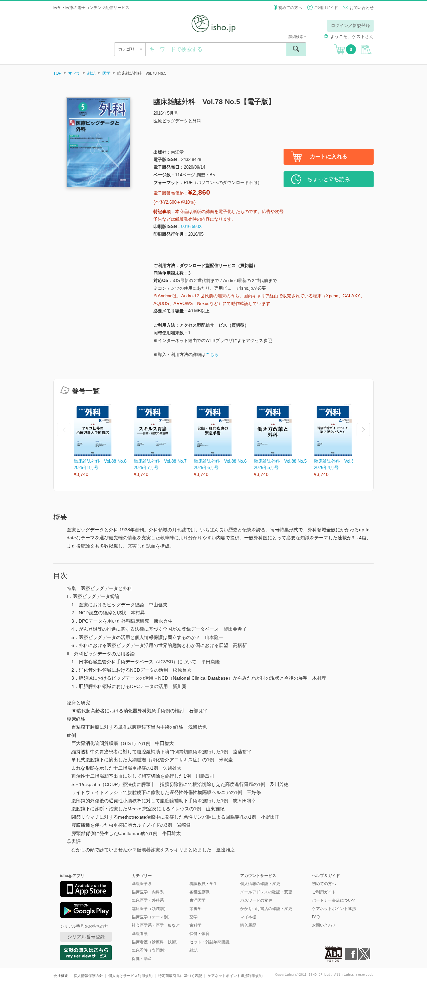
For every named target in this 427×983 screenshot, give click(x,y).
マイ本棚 (248, 917)
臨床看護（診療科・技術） (156, 942)
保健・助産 (142, 958)
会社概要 (60, 976)
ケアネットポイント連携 (334, 908)
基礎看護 (140, 933)
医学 (106, 73)
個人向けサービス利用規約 (130, 976)
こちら (212, 354)
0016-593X (191, 226)
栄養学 (195, 908)
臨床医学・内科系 (148, 892)
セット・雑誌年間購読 (209, 942)
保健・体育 (199, 933)
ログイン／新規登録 (350, 25)
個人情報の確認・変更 (260, 883)
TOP (57, 73)
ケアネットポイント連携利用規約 (235, 976)
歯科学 (195, 925)
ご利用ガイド (326, 7)
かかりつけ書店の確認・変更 (266, 908)
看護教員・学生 (203, 883)
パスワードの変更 (256, 900)
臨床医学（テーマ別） (152, 917)
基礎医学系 (142, 883)
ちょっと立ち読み (328, 179)
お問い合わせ (362, 7)
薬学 (193, 917)
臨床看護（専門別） (150, 950)
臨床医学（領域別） (150, 908)
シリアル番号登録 (86, 936)
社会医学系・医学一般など (156, 925)
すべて (74, 73)
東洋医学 (197, 900)
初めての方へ (290, 7)
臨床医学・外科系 (148, 900)
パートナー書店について (334, 900)
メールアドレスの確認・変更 (266, 892)
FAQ (316, 917)
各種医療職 (199, 892)
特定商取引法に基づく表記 (180, 976)
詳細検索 (296, 37)
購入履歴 (248, 925)
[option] (104, 440)
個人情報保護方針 (88, 976)
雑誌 (91, 73)
